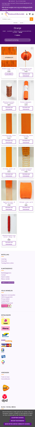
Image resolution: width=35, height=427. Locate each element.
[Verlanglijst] (30, 14)
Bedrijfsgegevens (6, 273)
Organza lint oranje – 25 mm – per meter (9, 202)
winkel (15, 23)
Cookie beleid (5, 301)
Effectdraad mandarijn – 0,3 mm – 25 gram (9, 102)
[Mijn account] (27, 14)
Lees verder (9, 74)
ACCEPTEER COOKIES (17, 417)
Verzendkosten (5, 379)
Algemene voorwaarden (8, 295)
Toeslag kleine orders (7, 263)
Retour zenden (5, 279)
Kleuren (15, 32)
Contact (3, 275)
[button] (2, 14)
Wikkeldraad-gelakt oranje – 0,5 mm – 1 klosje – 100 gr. (9, 237)
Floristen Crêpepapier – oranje (26, 102)
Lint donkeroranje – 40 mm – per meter (26, 136)
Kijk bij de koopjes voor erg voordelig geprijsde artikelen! (17, 8)
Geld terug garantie (6, 297)
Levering (3, 259)
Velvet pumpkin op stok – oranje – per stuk (26, 69)
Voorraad (4, 261)
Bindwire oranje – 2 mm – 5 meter (9, 69)
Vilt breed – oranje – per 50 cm (26, 202)
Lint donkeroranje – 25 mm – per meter (9, 136)
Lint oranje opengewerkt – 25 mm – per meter (26, 169)
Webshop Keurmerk (7, 303)
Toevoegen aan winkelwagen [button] (26, 74)
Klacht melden (5, 277)
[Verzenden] (31, 19)
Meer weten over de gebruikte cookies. (17, 424)
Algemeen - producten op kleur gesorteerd (19, 31)
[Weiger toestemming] (33, 418)
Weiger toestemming (17, 420)
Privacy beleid (5, 299)
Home (4, 31)
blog (21, 23)
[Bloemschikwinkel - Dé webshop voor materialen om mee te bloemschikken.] (15, 14)
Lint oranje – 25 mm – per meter (9, 169)
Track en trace (5, 377)
